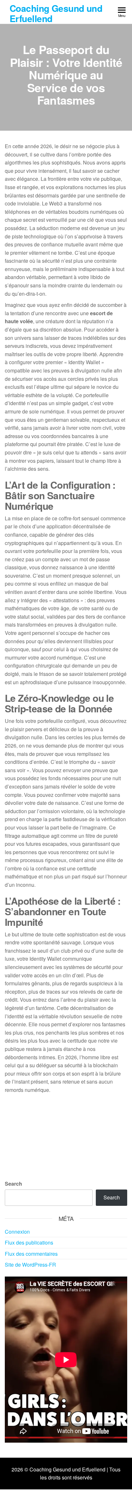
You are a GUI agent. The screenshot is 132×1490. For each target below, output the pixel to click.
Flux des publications (29, 1242)
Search (13, 1183)
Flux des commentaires (31, 1253)
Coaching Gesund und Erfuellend (56, 13)
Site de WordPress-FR (30, 1264)
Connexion (17, 1231)
